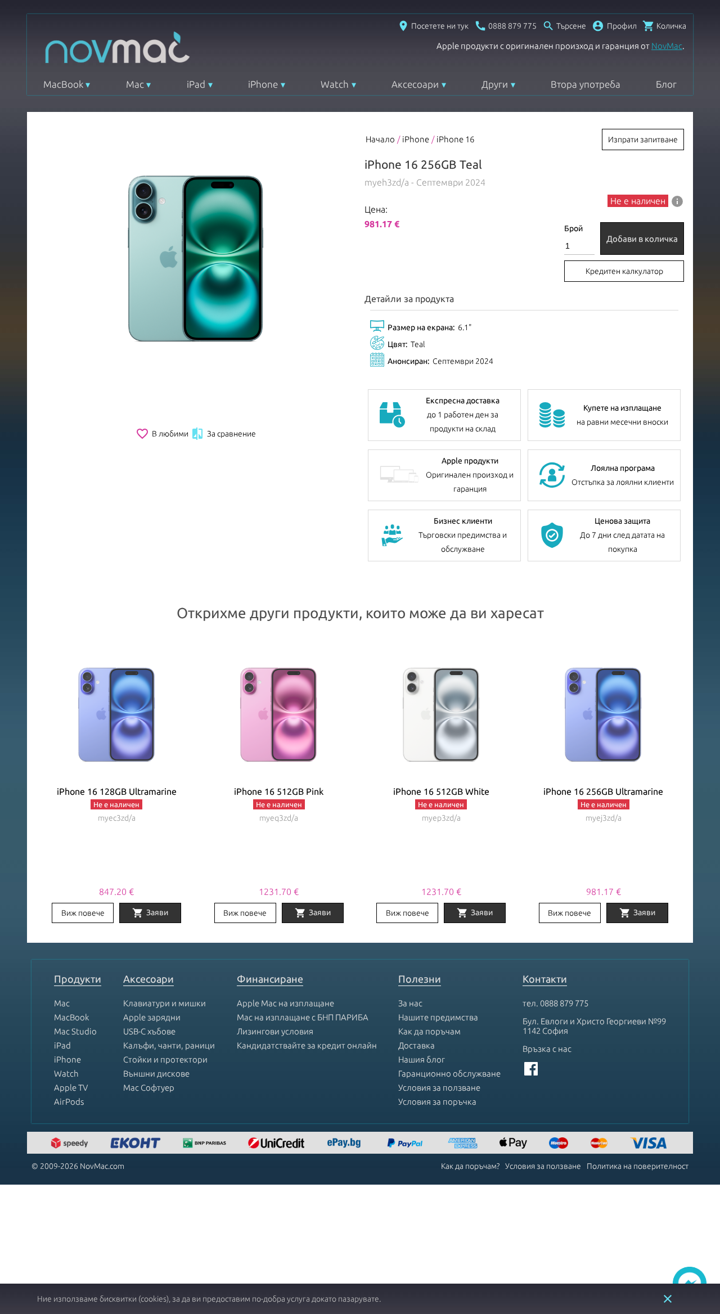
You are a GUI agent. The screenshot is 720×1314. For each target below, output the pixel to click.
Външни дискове (156, 1073)
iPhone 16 (455, 139)
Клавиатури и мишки (164, 1003)
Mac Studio (75, 1031)
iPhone (263, 84)
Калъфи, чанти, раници (169, 1045)
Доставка (416, 1045)
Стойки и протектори (165, 1059)
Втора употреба (585, 84)
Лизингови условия (275, 1031)
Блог (666, 84)
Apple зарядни (152, 1017)
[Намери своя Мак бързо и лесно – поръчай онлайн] (345, 1143)
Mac (135, 84)
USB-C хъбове (149, 1031)
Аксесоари (415, 84)
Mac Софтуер (148, 1087)
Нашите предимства (438, 1017)
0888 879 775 (564, 1003)
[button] (614, 26)
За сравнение (223, 433)
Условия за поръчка (437, 1101)
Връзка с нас (547, 1049)
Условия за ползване (439, 1087)
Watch (335, 84)
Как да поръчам (429, 1031)
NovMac (666, 46)
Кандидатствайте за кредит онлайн (307, 1045)
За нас (410, 1003)
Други (495, 84)
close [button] (667, 1299)
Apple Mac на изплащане (285, 1003)
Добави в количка (642, 239)
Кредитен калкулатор (624, 271)
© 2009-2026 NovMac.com (78, 1166)
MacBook (63, 84)
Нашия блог (421, 1059)
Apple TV (71, 1087)
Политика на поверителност (637, 1166)
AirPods (69, 1101)
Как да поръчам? (470, 1166)
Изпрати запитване (643, 139)
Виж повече (83, 912)
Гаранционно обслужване (449, 1073)
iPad (196, 84)
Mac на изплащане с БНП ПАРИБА (302, 1017)
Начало (380, 139)
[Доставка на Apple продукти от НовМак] (71, 1143)
